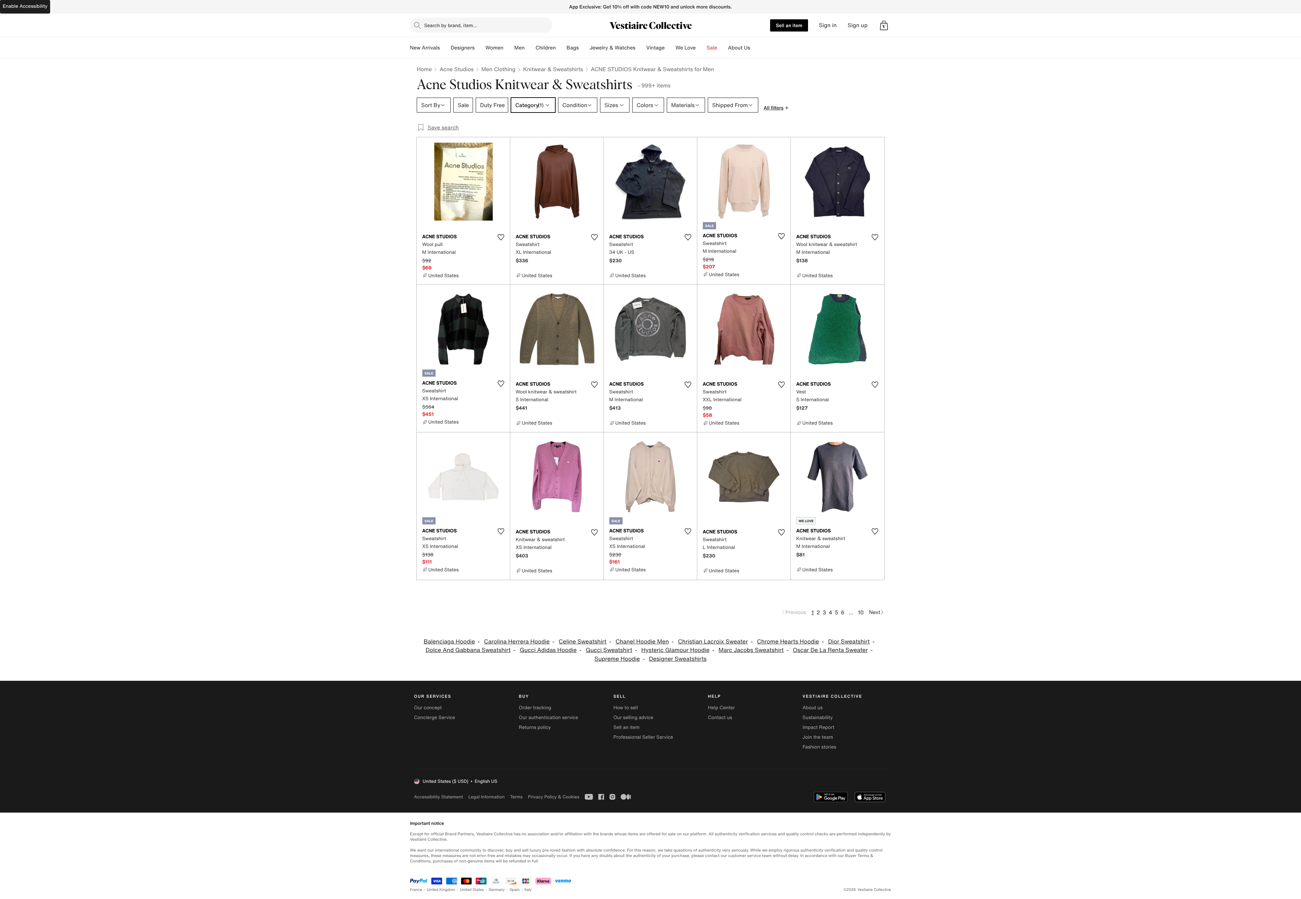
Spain (515, 889)
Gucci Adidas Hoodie (548, 650)
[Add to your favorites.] (501, 237)
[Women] (509, 47)
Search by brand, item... (450, 25)
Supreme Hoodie (617, 659)
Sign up (858, 25)
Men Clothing (498, 69)
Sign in (828, 25)
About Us (739, 48)
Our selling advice (633, 717)
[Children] (561, 47)
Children (546, 48)
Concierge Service (434, 717)
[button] (884, 25)
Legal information (486, 797)
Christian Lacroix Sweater (713, 641)
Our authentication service (548, 717)
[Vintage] (670, 47)
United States (472, 889)
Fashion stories (819, 747)
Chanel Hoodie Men (642, 641)
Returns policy (535, 727)
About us (813, 707)
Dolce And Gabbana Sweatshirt (468, 650)
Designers (463, 48)
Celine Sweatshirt (582, 641)
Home (424, 69)
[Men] (530, 47)
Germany (497, 889)
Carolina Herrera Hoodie (517, 641)
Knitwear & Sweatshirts (553, 69)
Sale (712, 48)
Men (519, 48)
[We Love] (701, 47)
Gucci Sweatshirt (609, 650)
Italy (528, 889)
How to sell (625, 707)
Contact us (720, 717)
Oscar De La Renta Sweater (830, 650)
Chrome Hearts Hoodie (788, 641)
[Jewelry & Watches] (640, 47)
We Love (686, 48)
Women (494, 48)
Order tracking (535, 707)
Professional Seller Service (643, 737)
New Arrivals (425, 48)
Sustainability (818, 717)
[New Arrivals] (445, 47)
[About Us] (755, 47)
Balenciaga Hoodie (449, 641)
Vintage (655, 48)
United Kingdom (441, 889)
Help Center (721, 707)
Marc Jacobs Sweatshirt (751, 650)
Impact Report (818, 727)
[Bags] (584, 47)
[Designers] (480, 47)
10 (861, 612)
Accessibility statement (438, 797)
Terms (516, 797)
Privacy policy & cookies (553, 797)
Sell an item (789, 25)
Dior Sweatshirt (849, 641)
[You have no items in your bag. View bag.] (884, 25)
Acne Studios (456, 69)
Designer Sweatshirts (677, 659)
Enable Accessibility (25, 6)
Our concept (428, 707)
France (416, 889)
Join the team (818, 737)
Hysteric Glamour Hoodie (675, 650)
